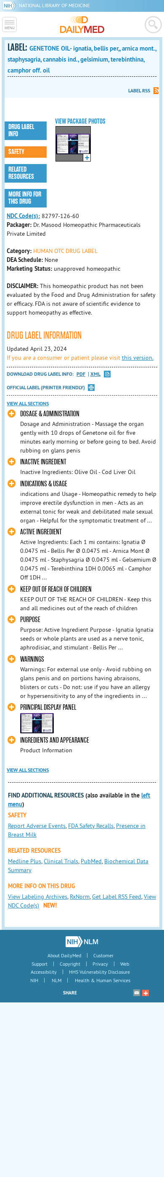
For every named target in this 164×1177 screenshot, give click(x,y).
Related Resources (21, 173)
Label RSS (139, 90)
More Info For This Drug (24, 198)
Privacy (100, 964)
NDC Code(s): (23, 216)
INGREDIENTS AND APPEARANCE (54, 740)
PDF (81, 374)
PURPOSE (30, 619)
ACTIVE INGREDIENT (40, 532)
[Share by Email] (136, 992)
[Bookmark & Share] (145, 992)
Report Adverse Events (37, 826)
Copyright (70, 964)
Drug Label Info (21, 130)
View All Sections (28, 403)
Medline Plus (24, 861)
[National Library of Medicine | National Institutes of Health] (82, 941)
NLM (56, 980)
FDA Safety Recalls (91, 826)
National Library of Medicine (54, 5)
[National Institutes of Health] (11, 5)
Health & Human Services (102, 980)
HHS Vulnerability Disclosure (99, 972)
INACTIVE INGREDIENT (43, 462)
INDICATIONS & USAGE (43, 483)
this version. (137, 357)
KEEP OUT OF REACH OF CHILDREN (56, 589)
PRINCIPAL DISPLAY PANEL (48, 707)
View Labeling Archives (37, 896)
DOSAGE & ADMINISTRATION (49, 413)
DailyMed (82, 24)
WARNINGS (32, 659)
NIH (34, 980)
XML (95, 374)
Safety (16, 152)
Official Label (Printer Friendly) (46, 387)
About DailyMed (64, 955)
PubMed (91, 861)
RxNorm (80, 896)
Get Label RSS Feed (116, 896)
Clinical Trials (61, 861)
